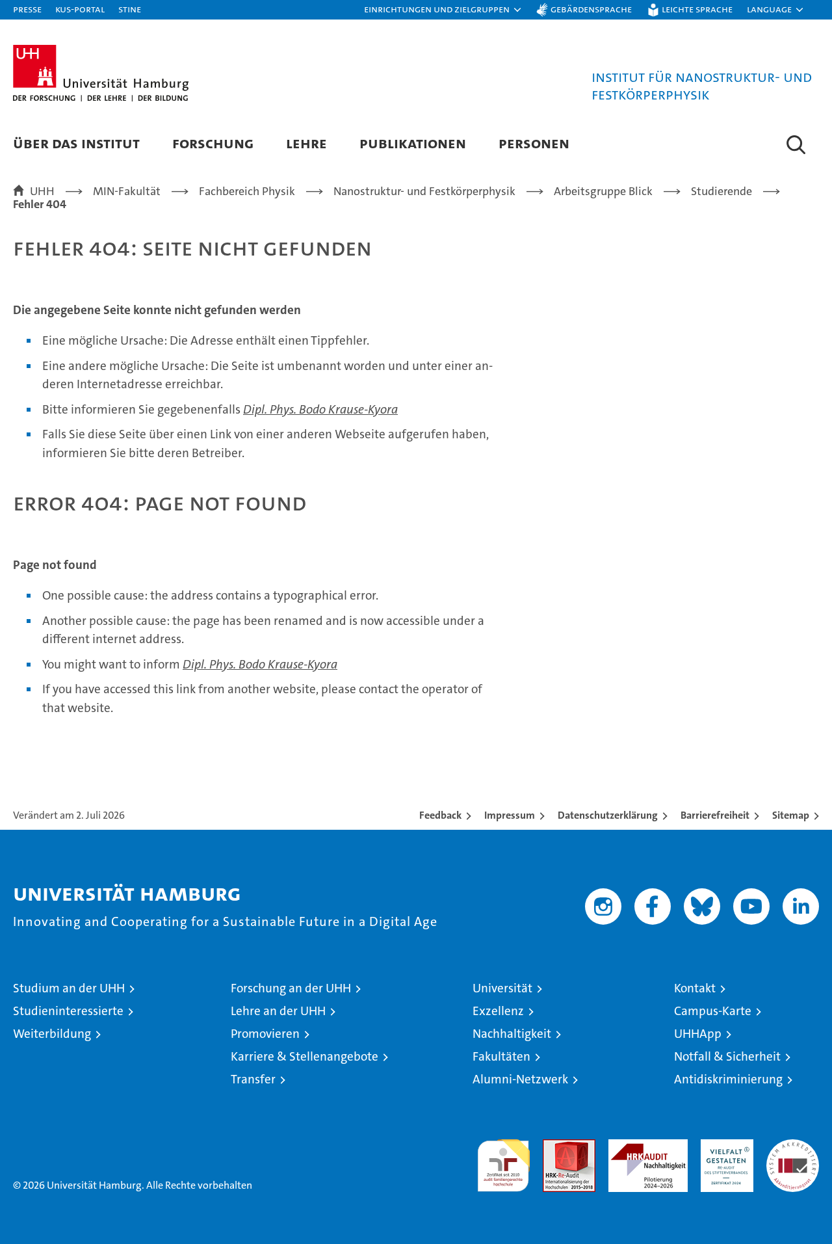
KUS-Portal (80, 9)
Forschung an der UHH (291, 988)
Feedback (440, 815)
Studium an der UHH (69, 988)
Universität (502, 988)
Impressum (509, 815)
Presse (27, 9)
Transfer (253, 1079)
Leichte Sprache (697, 9)
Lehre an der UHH (278, 1011)
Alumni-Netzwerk (520, 1079)
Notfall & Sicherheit (727, 1056)
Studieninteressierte (68, 1011)
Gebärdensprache (591, 9)
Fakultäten (501, 1056)
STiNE (129, 9)
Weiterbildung (52, 1034)
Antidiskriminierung (728, 1079)
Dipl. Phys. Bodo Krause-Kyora (320, 409)
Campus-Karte (712, 1011)
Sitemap (790, 815)
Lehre (306, 142)
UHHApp (698, 1034)
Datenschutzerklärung (608, 815)
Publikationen (412, 142)
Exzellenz (498, 1011)
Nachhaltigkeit (512, 1034)
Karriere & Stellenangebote (304, 1056)
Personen (534, 142)
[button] (443, 10)
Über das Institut (76, 142)
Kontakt (695, 988)
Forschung (213, 142)
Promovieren (265, 1034)
